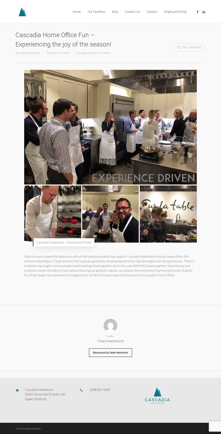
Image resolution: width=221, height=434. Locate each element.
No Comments (192, 47)
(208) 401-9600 (100, 389)
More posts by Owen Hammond (110, 352)
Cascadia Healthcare (88, 52)
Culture (106, 52)
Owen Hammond (29, 52)
